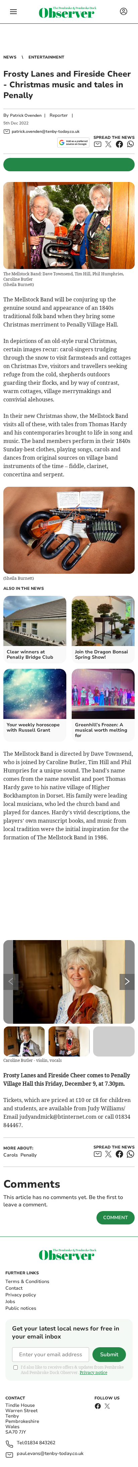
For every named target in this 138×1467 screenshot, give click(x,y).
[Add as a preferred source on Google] (73, 142)
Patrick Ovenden (26, 115)
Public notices (20, 1308)
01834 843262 (39, 1443)
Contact (13, 1288)
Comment (115, 1217)
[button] (13, 12)
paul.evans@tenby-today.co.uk (50, 1454)
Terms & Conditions (27, 1281)
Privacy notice (93, 1372)
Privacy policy (20, 1295)
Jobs (10, 1301)
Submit (109, 1354)
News (9, 57)
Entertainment (46, 57)
